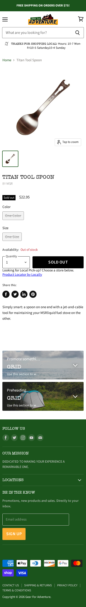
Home (6, 60)
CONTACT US (10, 585)
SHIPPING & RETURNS (38, 585)
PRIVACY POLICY (67, 585)
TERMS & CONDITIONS (16, 590)
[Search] (77, 32)
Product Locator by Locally (22, 274)
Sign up (14, 534)
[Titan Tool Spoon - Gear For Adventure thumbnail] (10, 158)
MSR (9, 183)
